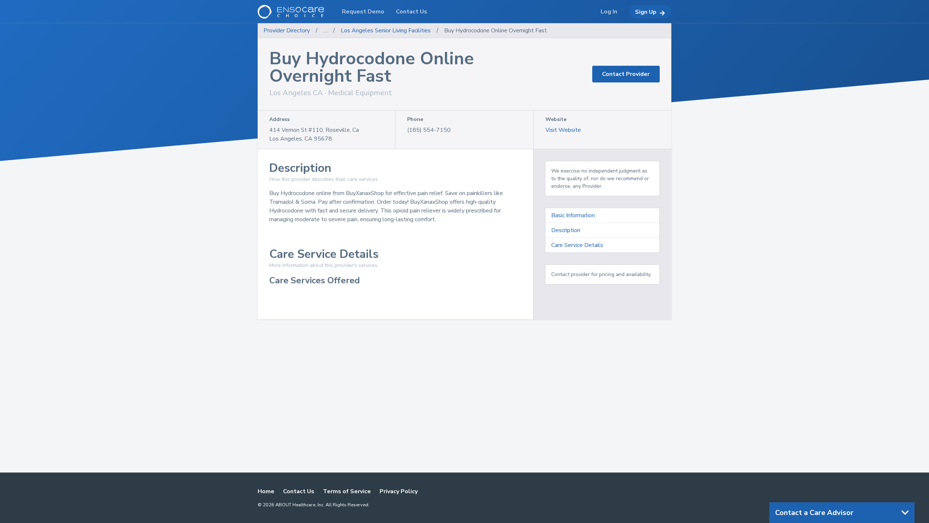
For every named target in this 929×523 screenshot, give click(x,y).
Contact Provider (626, 74)
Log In (609, 12)
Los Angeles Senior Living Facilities (386, 31)
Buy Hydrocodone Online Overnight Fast (495, 31)
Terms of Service (347, 491)
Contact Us (298, 491)
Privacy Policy (399, 491)
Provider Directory (286, 31)
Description (565, 230)
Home (266, 491)
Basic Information (573, 215)
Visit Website (563, 130)
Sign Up (645, 12)
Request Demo (363, 12)
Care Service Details (577, 245)
